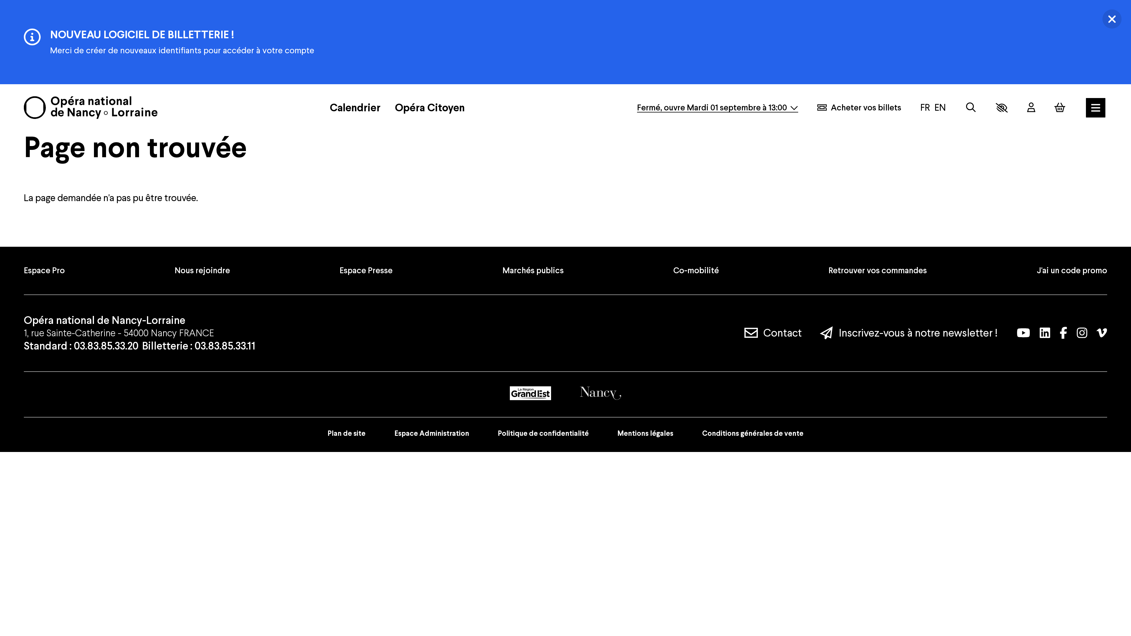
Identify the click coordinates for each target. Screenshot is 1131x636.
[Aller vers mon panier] (1059, 107)
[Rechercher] (971, 107)
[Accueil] (91, 107)
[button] (1002, 107)
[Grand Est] (530, 393)
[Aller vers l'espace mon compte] (1031, 107)
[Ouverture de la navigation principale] (1095, 107)
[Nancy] (600, 393)
